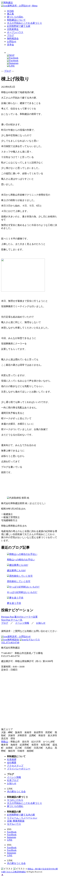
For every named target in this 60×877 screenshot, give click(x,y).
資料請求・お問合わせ (19, 636)
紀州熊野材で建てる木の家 (21, 814)
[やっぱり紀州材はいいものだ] (30, 586)
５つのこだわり (15, 800)
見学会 (10, 44)
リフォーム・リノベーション (22, 818)
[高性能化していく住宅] (30, 576)
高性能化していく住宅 (18, 581)
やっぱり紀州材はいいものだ (22, 592)
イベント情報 (22, 623)
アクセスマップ (15, 765)
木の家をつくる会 (16, 791)
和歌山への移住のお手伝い (21, 559)
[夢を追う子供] (30, 597)
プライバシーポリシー (18, 768)
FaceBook (11, 832)
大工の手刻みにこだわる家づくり (24, 23)
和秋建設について (16, 20)
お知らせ (40, 623)
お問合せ (11, 41)
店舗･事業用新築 (15, 821)
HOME (10, 11)
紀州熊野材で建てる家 (18, 26)
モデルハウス (33, 639)
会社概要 (11, 762)
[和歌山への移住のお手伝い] (30, 554)
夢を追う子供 (14, 603)
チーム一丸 (11, 620)
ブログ (10, 35)
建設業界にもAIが (16, 570)
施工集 (10, 13)
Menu (34, 5)
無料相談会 (13, 38)
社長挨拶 (11, 759)
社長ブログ (13, 780)
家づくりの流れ (15, 17)
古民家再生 (13, 29)
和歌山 (4, 741)
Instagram (11, 837)
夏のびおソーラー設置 (19, 617)
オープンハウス (15, 32)
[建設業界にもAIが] (30, 565)
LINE (9, 840)
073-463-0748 (10, 642)
